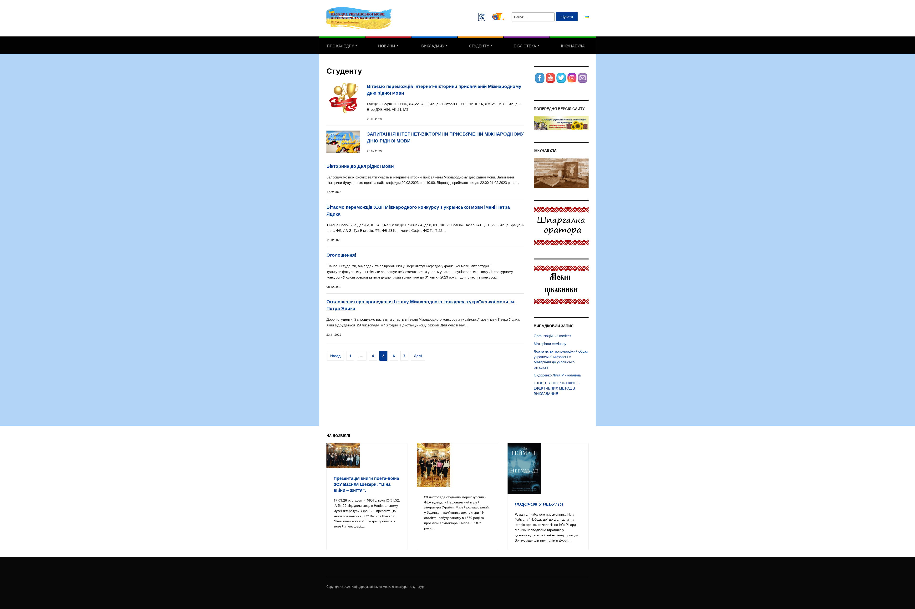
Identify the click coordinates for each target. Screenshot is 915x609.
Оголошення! (341, 255)
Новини (386, 46)
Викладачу (432, 46)
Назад (335, 355)
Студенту (479, 46)
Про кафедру (340, 46)
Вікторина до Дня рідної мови (360, 166)
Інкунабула (573, 46)
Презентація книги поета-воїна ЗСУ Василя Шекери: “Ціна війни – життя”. (366, 484)
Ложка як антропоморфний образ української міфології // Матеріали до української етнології (561, 359)
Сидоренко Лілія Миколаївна (557, 374)
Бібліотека (525, 46)
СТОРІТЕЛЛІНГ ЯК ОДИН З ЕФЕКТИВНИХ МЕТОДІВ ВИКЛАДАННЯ (557, 388)
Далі (418, 355)
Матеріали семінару (550, 343)
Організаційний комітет (552, 335)
